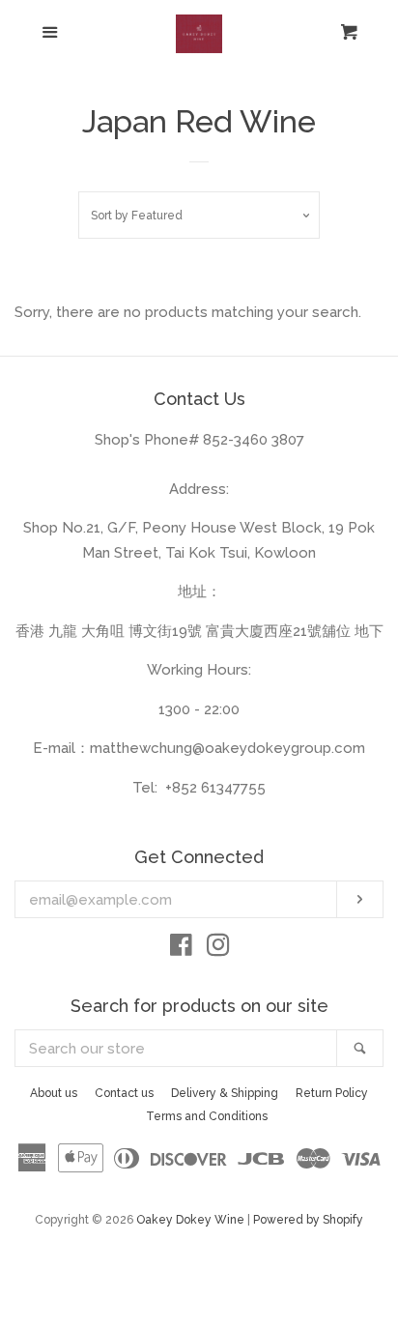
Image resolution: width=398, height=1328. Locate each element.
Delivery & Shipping (224, 1093)
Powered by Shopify (308, 1220)
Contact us (124, 1093)
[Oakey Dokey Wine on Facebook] (181, 949)
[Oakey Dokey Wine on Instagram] (218, 949)
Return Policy (332, 1093)
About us (53, 1093)
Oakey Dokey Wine (190, 1220)
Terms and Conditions (207, 1116)
